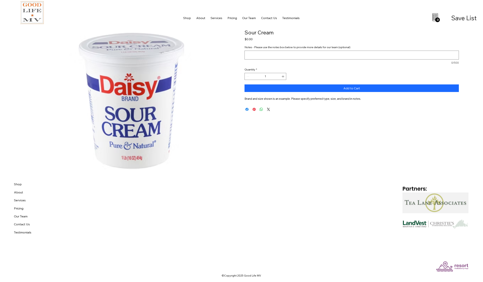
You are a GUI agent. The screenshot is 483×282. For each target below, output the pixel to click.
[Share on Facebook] (247, 109)
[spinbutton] (265, 76)
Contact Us (22, 224)
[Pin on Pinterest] (254, 109)
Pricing (18, 208)
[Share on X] (268, 109)
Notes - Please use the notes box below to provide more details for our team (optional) (297, 47)
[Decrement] (247, 76)
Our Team (21, 216)
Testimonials (22, 232)
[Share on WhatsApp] (261, 109)
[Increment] (283, 76)
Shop (18, 184)
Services (20, 200)
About (18, 192)
